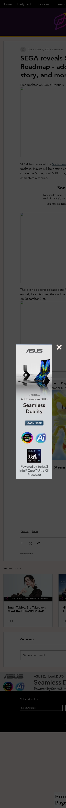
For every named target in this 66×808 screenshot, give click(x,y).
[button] (59, 347)
